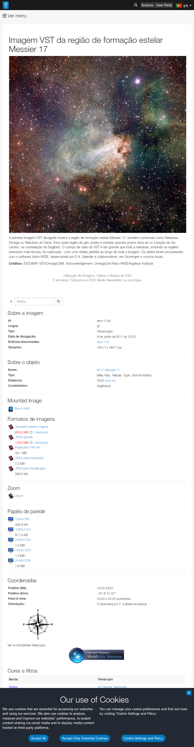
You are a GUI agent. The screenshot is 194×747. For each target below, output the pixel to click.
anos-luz (110, 380)
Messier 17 (112, 370)
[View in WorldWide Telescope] (96, 655)
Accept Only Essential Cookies (85, 738)
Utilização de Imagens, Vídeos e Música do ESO (97, 275)
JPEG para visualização (30, 468)
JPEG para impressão (29, 458)
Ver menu (17, 15)
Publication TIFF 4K (27, 448)
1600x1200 (23, 540)
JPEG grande (24, 437)
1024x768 (22, 519)
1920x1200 (23, 550)
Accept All (38, 738)
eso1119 (103, 342)
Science (147, 5)
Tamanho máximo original (31, 427)
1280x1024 (23, 529)
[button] (31, 432)
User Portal (164, 5)
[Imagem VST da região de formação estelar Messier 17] (97, 144)
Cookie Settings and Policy (143, 738)
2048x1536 (23, 561)
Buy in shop (22, 408)
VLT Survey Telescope (112, 687)
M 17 (100, 370)
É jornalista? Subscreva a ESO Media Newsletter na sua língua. (97, 280)
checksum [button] (41, 432)
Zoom (19, 496)
